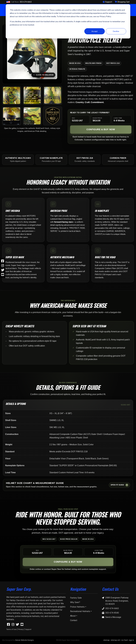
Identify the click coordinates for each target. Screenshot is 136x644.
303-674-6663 (21, 2)
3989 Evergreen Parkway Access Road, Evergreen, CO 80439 (117, 600)
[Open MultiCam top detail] (32, 115)
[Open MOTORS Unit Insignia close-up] (11, 95)
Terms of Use (11, 629)
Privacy (21, 629)
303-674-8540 (112, 613)
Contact (73, 620)
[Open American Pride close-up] (32, 95)
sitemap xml (115, 640)
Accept (95, 31)
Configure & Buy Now (100, 129)
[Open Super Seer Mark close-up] (11, 115)
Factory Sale (76, 598)
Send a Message (113, 617)
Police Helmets (77, 607)
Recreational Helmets (80, 611)
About (73, 616)
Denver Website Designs (24, 640)
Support (28, 629)
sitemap (106, 640)
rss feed (124, 640)
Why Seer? (75, 602)
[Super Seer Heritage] (52, 115)
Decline (116, 31)
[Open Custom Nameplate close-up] (52, 95)
